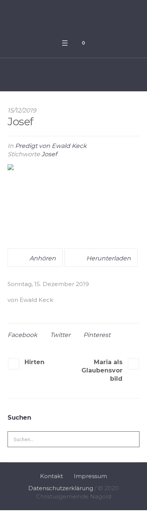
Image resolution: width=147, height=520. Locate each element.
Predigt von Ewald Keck (51, 145)
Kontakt (51, 476)
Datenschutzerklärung (60, 488)
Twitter (60, 334)
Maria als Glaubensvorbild (101, 370)
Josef (49, 154)
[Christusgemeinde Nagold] (73, 18)
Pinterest (96, 334)
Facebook (22, 334)
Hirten (34, 362)
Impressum (90, 476)
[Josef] (73, 202)
